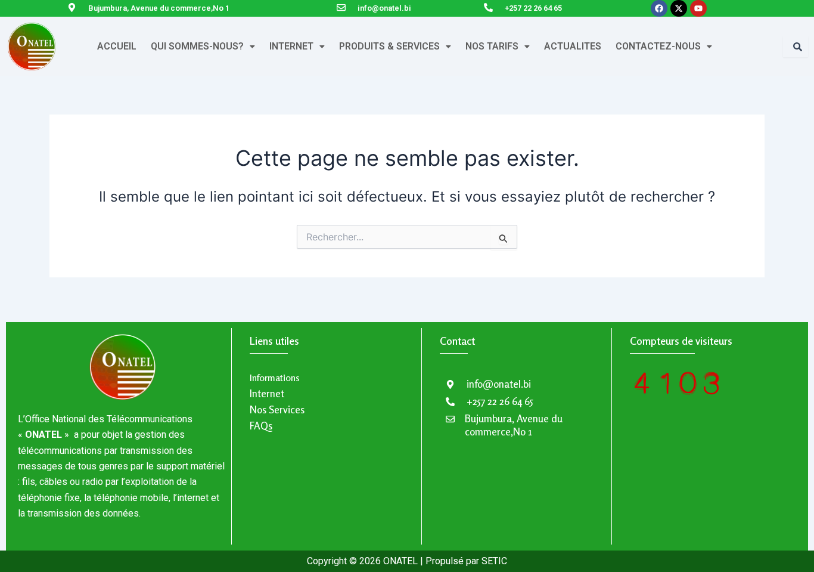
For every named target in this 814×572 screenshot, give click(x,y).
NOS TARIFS (491, 46)
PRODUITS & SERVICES (389, 46)
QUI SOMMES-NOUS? (197, 46)
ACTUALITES (572, 46)
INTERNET (291, 46)
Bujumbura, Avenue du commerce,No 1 (158, 8)
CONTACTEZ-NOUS (658, 46)
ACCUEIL (116, 46)
